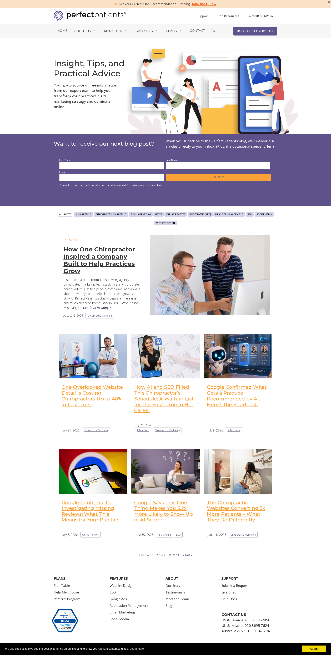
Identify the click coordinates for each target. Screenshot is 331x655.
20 (173, 555)
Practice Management (229, 214)
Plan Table (62, 585)
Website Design (165, 223)
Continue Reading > (97, 308)
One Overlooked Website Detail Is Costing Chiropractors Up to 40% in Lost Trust (92, 395)
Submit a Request (235, 585)
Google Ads (118, 599)
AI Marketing (83, 214)
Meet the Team (177, 599)
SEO (250, 214)
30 (177, 555)
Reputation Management (129, 605)
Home (62, 30)
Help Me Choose (66, 592)
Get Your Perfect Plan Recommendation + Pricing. (167, 4)
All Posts (65, 214)
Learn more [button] (137, 648)
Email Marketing (141, 214)
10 (170, 555)
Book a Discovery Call (255, 31)
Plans (171, 31)
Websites (144, 31)
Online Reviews (175, 214)
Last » (188, 555)
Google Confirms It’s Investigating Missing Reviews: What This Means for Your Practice (91, 511)
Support (203, 16)
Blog (169, 605)
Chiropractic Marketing (111, 214)
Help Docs (229, 599)
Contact (197, 30)
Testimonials (175, 592)
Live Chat (228, 592)
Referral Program (67, 599)
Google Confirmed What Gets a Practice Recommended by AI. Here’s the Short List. (237, 395)
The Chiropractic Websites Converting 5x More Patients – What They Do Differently (236, 511)
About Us (82, 31)
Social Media (264, 214)
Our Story (173, 585)
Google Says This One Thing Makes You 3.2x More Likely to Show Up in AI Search (163, 511)
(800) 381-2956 (262, 16)
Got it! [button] (314, 648)
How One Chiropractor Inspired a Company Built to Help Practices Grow (99, 260)
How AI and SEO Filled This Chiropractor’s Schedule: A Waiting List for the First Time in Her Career (164, 398)
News (158, 214)
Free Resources (228, 16)
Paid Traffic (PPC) (200, 214)
